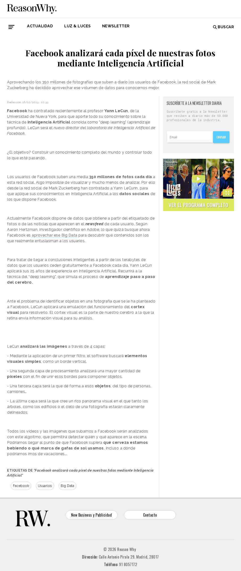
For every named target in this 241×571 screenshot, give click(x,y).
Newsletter (116, 26)
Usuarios (45, 486)
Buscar (226, 27)
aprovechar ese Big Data (54, 235)
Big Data (67, 486)
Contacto (150, 515)
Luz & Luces (77, 26)
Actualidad (40, 26)
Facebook (21, 486)
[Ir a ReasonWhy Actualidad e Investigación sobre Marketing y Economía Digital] (31, 8)
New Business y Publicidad (91, 515)
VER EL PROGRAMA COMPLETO (198, 204)
